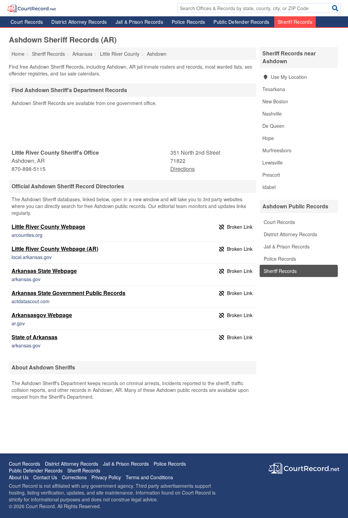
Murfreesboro (277, 150)
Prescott (271, 174)
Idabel (269, 187)
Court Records (27, 21)
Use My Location (288, 76)
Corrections (74, 477)
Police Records (188, 21)
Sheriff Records (295, 21)
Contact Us (45, 477)
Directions (182, 169)
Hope (268, 138)
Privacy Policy (106, 477)
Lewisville (272, 162)
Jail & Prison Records (139, 21)
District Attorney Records (79, 21)
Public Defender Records (241, 21)
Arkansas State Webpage (44, 271)
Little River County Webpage (48, 226)
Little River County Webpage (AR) (55, 249)
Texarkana (273, 89)
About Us (19, 477)
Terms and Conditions (149, 477)
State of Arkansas (34, 337)
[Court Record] (31, 7)
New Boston (275, 101)
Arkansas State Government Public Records (68, 293)
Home (18, 53)
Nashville (272, 113)
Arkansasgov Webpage (42, 315)
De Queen (273, 125)
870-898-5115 (29, 169)
